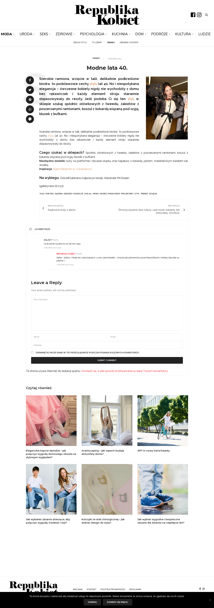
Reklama (78, 589)
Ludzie (204, 34)
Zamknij (92, 602)
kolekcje (78, 194)
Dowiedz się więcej (117, 602)
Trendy (96, 58)
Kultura (183, 34)
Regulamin (135, 589)
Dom (139, 34)
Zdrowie (64, 34)
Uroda (26, 34)
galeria (59, 194)
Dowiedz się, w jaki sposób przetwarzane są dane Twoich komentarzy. (124, 371)
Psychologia (92, 34)
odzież (103, 194)
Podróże (159, 34)
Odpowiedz (177, 240)
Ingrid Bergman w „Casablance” (72, 169)
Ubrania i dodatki (129, 42)
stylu (93, 84)
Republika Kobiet (66, 254)
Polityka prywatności (112, 589)
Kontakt (91, 589)
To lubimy (97, 42)
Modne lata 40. (107, 68)
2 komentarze (42, 229)
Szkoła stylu (80, 42)
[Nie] (209, 600)
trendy (144, 194)
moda (96, 194)
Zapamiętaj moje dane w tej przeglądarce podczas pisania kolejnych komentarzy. (87, 353)
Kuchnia (120, 34)
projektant (127, 194)
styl (131, 99)
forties (49, 194)
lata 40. (88, 194)
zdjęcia (153, 194)
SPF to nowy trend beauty (153, 450)
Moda (6, 34)
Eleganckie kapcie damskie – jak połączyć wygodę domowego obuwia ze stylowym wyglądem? (51, 454)
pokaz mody (114, 194)
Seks (44, 34)
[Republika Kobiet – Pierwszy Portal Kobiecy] (107, 15)
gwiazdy (68, 194)
